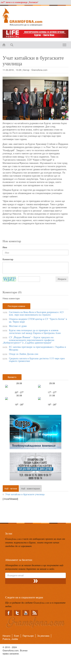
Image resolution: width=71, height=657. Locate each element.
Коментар (8, 259)
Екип (16, 635)
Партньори (28, 635)
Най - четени (10, 488)
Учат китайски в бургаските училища (24, 494)
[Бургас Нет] (35, 433)
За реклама (43, 635)
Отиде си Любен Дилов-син (23, 353)
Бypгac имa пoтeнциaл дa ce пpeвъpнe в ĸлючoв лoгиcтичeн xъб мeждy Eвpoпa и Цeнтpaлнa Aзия (34, 331)
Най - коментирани (30, 488)
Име (5, 247)
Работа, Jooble (10, 639)
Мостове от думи (18, 326)
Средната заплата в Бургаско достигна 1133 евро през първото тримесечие (37, 360)
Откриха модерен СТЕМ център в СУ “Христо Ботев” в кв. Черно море (38, 320)
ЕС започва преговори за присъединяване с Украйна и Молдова (37, 348)
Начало (6, 635)
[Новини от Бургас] (35, 16)
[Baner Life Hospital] (35, 34)
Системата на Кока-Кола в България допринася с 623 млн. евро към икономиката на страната (36, 313)
